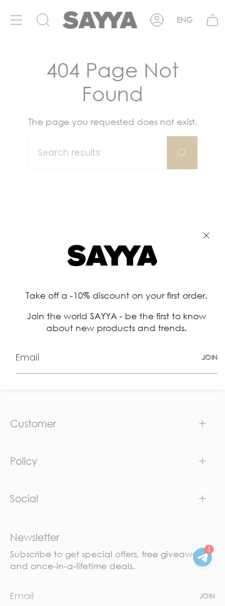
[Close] (206, 235)
